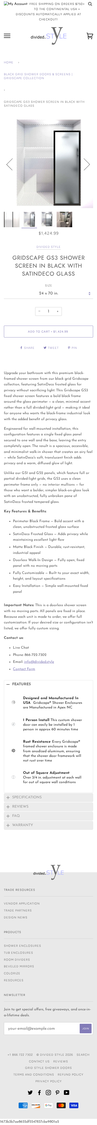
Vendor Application (22, 903)
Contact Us (39, 1061)
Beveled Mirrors (19, 966)
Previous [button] (12, 164)
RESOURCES (14, 980)
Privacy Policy (48, 1081)
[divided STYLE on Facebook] (39, 1093)
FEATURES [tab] (21, 684)
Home (8, 62)
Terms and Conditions (33, 1074)
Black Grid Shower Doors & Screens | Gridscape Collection (38, 76)
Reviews (60, 1061)
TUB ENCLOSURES (18, 952)
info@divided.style (39, 662)
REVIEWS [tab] (20, 807)
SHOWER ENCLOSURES (22, 946)
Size (48, 285)
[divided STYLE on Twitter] (30, 1093)
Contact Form (24, 669)
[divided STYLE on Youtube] (67, 1093)
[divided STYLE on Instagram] (48, 1093)
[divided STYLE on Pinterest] (57, 1093)
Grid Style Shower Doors (48, 1068)
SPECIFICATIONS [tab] (27, 797)
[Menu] (7, 36)
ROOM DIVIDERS (17, 959)
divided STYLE (48, 247)
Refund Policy (71, 1074)
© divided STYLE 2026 (54, 1054)
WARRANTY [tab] (22, 825)
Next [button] (83, 164)
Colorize (12, 973)
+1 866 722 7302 (20, 1054)
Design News (15, 917)
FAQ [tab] (16, 816)
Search (83, 1054)
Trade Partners (18, 910)
